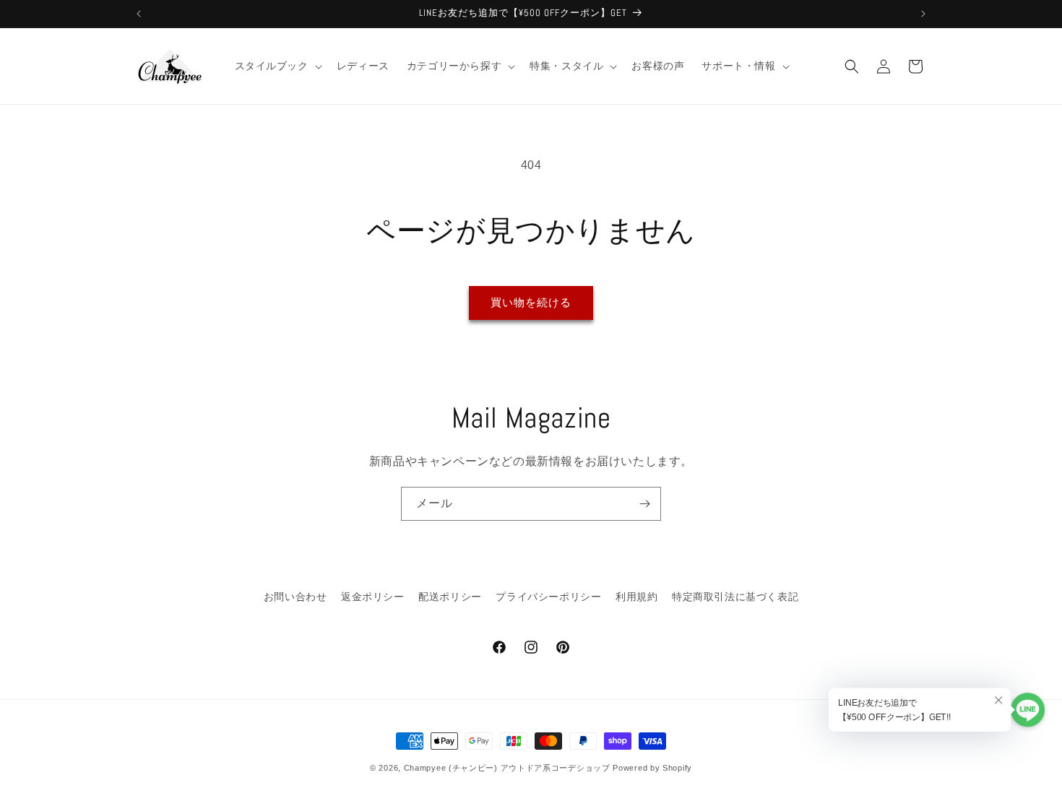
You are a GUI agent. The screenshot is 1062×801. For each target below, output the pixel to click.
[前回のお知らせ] (139, 13)
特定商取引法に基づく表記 (735, 596)
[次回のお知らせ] (923, 13)
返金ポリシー (373, 596)
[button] (277, 66)
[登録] (644, 504)
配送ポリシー (450, 596)
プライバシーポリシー (548, 596)
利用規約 (636, 596)
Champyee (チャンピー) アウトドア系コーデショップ (507, 767)
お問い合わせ (295, 596)
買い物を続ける (531, 302)
